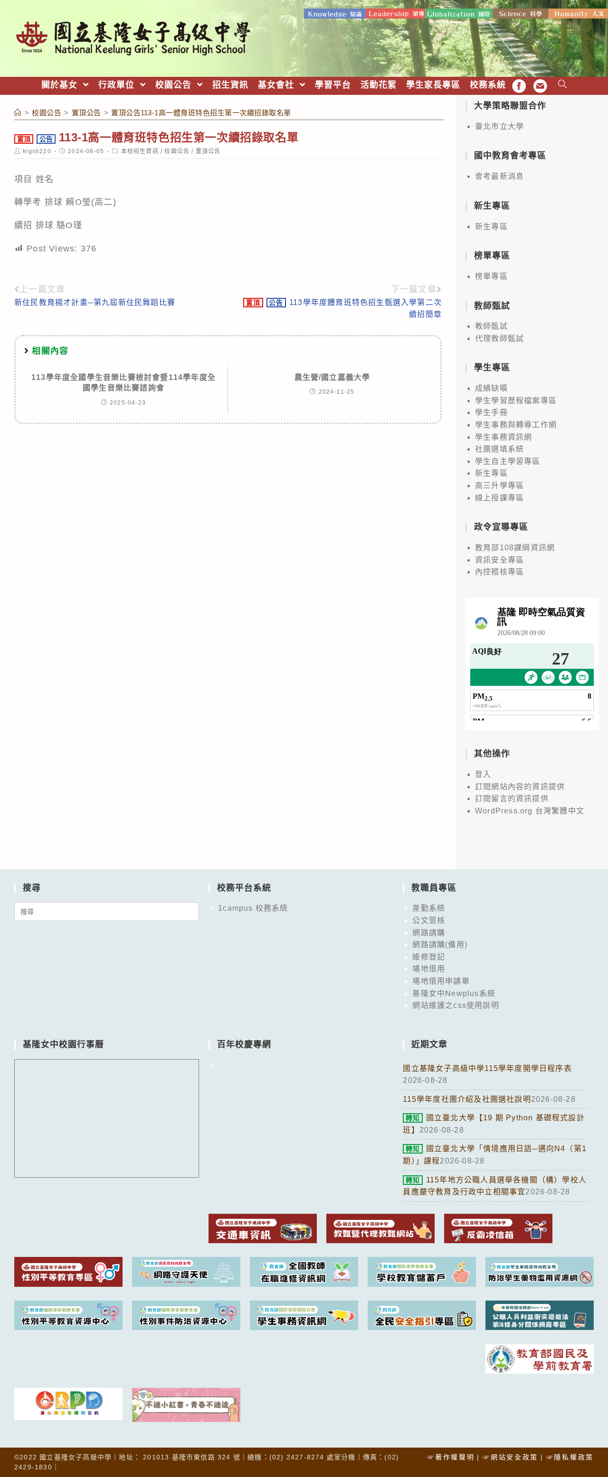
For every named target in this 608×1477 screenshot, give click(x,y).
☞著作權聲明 (451, 1457)
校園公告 (177, 151)
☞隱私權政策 (570, 1457)
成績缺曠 (491, 388)
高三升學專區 (499, 485)
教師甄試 (491, 326)
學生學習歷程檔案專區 (516, 401)
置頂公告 (208, 151)
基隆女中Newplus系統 (453, 993)
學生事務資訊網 (503, 437)
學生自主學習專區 (508, 461)
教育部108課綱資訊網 (515, 548)
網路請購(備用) (439, 945)
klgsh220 (37, 151)
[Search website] (562, 85)
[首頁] (18, 113)
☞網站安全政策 (510, 1457)
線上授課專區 (499, 498)
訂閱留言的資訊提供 (512, 798)
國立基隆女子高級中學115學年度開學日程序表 (487, 1068)
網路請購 (428, 933)
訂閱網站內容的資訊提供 (520, 787)
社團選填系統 (499, 449)
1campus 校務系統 (253, 908)
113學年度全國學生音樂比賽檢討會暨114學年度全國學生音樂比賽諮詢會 (123, 382)
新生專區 (491, 226)
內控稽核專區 (499, 572)
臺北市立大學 (499, 126)
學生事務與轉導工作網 (516, 425)
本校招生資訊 (140, 151)
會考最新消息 (499, 176)
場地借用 (428, 969)
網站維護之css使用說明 (455, 1005)
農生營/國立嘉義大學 (332, 377)
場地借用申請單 (440, 981)
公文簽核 (428, 920)
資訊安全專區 (499, 560)
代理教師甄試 (499, 338)
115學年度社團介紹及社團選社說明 (467, 1099)
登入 (483, 774)
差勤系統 (428, 908)
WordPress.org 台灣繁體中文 (529, 811)
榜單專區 (491, 276)
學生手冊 (491, 412)
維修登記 (428, 957)
